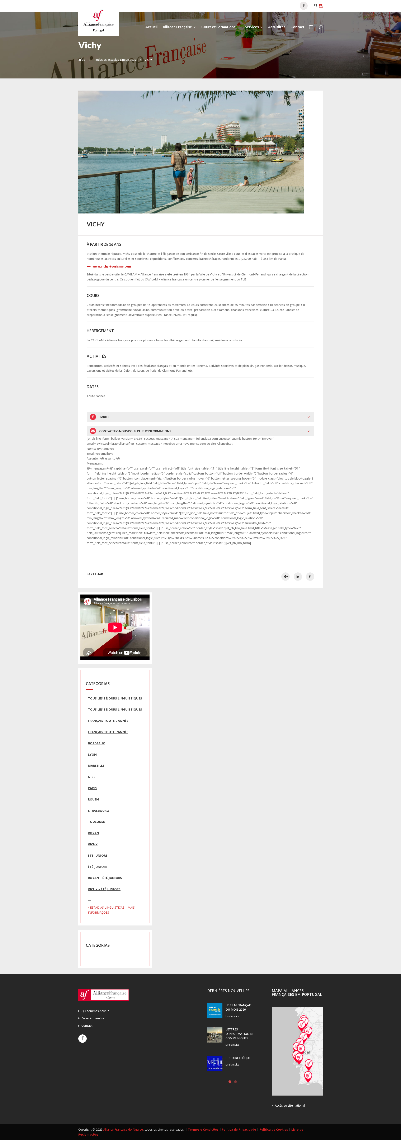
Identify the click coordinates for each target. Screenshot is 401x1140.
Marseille (96, 765)
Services (252, 27)
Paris (92, 788)
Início (81, 60)
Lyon (92, 754)
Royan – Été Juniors (105, 878)
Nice (91, 777)
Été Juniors (98, 855)
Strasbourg (98, 810)
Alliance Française (177, 27)
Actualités (276, 27)
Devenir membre (92, 1018)
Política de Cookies (273, 1129)
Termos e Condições (203, 1129)
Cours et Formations (218, 27)
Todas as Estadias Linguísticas (115, 60)
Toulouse (96, 821)
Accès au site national (290, 1105)
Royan (93, 833)
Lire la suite (232, 1016)
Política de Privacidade (239, 1129)
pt (315, 5)
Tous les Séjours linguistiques (115, 698)
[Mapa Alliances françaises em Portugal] (297, 1094)
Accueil (151, 27)
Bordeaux (96, 743)
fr (321, 5)
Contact (298, 27)
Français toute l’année (108, 720)
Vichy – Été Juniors (104, 889)
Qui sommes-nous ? (95, 1011)
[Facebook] (82, 1038)
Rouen (93, 799)
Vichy (93, 844)
